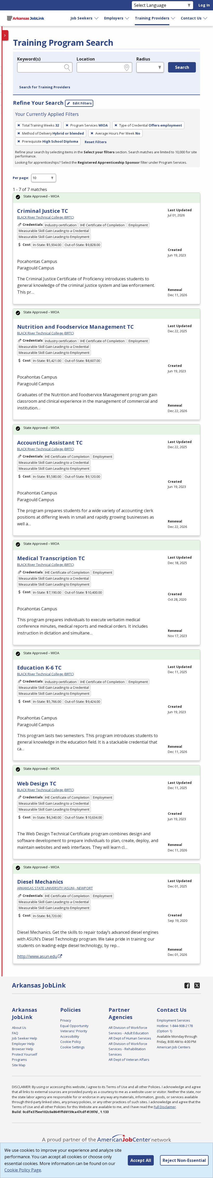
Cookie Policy (70, 1041)
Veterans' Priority (73, 1031)
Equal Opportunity (74, 1025)
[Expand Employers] (127, 18)
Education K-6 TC (39, 667)
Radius (143, 59)
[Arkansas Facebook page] (187, 985)
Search (182, 67)
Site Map (18, 1065)
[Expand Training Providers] (173, 18)
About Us (19, 1027)
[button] (44, 87)
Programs (19, 1059)
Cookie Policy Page (22, 1170)
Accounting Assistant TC (50, 442)
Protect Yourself (24, 1054)
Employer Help (23, 1043)
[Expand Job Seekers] (96, 18)
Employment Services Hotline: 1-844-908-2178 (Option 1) (175, 1025)
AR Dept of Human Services (130, 1038)
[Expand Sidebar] (5, 35)
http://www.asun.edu (37, 956)
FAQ (15, 1033)
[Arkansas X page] (197, 985)
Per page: (21, 177)
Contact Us (191, 18)
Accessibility (69, 1036)
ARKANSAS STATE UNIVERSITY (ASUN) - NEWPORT (55, 888)
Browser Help (22, 1049)
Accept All (140, 1160)
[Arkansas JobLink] (25, 18)
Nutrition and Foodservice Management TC (75, 326)
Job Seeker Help (24, 1038)
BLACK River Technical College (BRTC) (45, 217)
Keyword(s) (29, 59)
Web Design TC (36, 783)
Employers (113, 18)
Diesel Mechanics (40, 881)
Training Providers (152, 18)
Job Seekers (81, 18)
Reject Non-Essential (184, 1160)
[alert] (106, 198)
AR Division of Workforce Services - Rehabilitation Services (128, 1049)
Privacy (65, 1020)
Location (86, 59)
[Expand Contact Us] (205, 18)
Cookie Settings (72, 1047)
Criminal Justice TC (42, 210)
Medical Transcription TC (51, 558)
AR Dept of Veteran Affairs (129, 1059)
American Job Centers (173, 1047)
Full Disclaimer (165, 1106)
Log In (204, 5)
